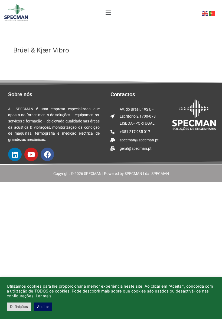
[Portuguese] (212, 13)
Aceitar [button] (43, 306)
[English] (205, 13)
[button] (108, 13)
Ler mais (43, 296)
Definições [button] (19, 306)
